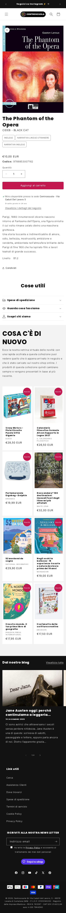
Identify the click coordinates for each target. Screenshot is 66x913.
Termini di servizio (16, 806)
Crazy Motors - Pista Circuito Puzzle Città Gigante (14, 432)
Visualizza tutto (55, 662)
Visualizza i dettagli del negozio (23, 208)
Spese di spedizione (17, 799)
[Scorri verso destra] (40, 755)
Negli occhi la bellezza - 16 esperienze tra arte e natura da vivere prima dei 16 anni (48, 563)
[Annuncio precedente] (5, 4)
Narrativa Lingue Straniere (33, 138)
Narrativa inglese (14, 144)
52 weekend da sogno (14, 559)
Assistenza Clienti (16, 785)
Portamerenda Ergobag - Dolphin (16, 494)
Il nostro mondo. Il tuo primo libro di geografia (16, 626)
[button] (6, 14)
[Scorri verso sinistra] (25, 755)
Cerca (9, 777)
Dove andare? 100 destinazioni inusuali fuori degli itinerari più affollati (48, 498)
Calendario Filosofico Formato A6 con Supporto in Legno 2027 (48, 432)
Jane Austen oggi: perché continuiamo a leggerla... (28, 712)
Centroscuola (20, 898)
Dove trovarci (14, 792)
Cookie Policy (14, 813)
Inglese (8, 138)
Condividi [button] (11, 268)
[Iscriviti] (55, 841)
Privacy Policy (14, 821)
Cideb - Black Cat (15, 130)
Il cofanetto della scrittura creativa (47, 625)
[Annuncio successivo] (60, 4)
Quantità (6, 167)
